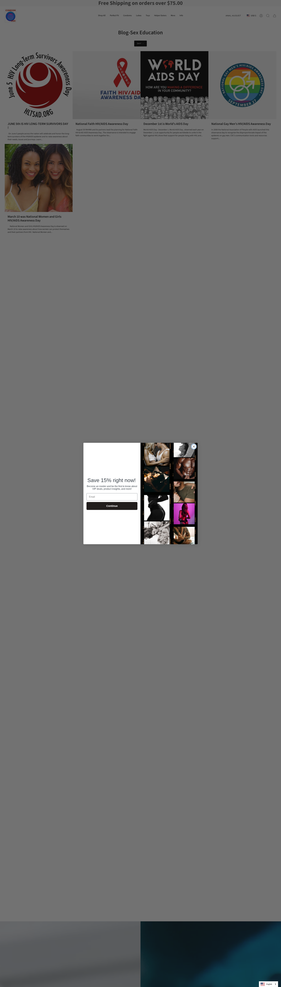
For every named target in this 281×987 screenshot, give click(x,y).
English (269, 984)
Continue (112, 505)
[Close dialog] (193, 446)
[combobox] (268, 984)
